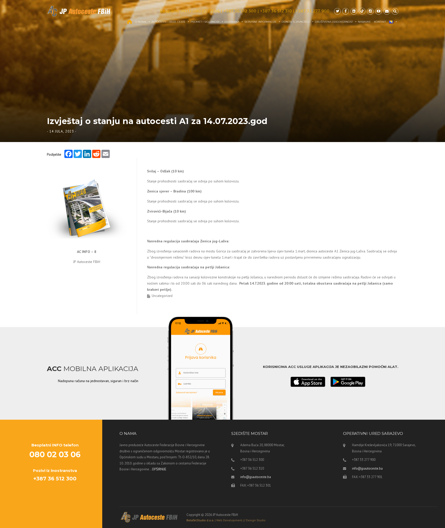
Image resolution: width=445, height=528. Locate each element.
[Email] (386, 11)
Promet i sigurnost (205, 21)
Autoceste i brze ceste (168, 21)
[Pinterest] (362, 11)
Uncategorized (162, 296)
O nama (140, 21)
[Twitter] (337, 11)
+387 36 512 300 (240, 10)
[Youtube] (378, 11)
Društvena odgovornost (334, 21)
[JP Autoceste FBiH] (79, 11)
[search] (395, 11)
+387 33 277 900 (313, 10)
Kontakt (380, 21)
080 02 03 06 (206, 10)
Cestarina (232, 21)
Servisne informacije (260, 21)
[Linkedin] (353, 11)
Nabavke (364, 21)
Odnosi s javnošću (296, 21)
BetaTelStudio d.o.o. (226, 520)
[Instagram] (370, 11)
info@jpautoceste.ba (255, 477)
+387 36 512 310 (276, 10)
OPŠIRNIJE (159, 469)
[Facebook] (345, 11)
